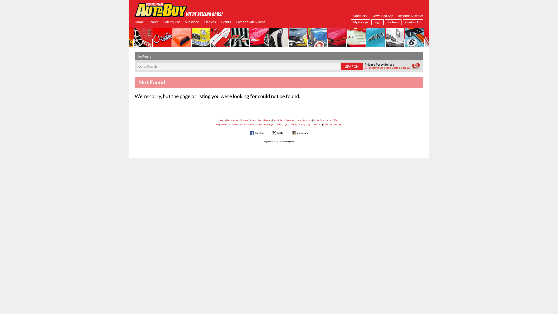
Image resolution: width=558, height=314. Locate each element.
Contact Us (413, 22)
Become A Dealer (410, 16)
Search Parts (278, 120)
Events (226, 22)
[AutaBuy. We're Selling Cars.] (179, 10)
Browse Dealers (248, 120)
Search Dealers (265, 120)
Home (139, 22)
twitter (281, 132)
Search (153, 22)
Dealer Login (282, 124)
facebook (260, 132)
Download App (382, 16)
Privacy (302, 124)
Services (290, 120)
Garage (259, 124)
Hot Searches (336, 124)
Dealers (210, 22)
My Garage (360, 22)
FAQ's (335, 120)
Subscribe (192, 22)
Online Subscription (322, 120)
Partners (393, 22)
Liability (293, 124)
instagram (302, 132)
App (308, 124)
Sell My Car (171, 22)
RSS (217, 124)
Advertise (225, 124)
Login (377, 22)
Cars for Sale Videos (250, 22)
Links (325, 124)
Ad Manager (269, 124)
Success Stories (247, 124)
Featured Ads (233, 120)
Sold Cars (360, 16)
